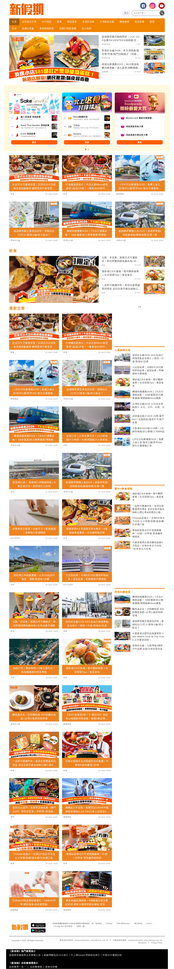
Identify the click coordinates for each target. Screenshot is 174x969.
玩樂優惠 (105, 72)
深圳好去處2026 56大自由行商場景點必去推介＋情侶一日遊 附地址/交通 (148, 358)
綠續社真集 (28, 28)
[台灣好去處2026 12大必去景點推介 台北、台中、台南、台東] (122, 406)
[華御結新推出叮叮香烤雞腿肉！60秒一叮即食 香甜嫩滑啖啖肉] (122, 533)
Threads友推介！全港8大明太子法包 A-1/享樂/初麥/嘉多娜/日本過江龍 (148, 521)
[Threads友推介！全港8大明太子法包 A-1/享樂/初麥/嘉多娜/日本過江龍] (122, 520)
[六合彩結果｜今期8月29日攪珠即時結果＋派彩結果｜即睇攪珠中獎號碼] (122, 370)
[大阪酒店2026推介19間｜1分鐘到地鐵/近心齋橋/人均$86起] (122, 431)
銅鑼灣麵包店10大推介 (56, 955)
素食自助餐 (51, 967)
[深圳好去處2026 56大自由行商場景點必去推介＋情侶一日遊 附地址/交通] (122, 358)
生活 (14, 28)
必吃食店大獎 (29, 21)
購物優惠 (124, 21)
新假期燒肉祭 (46, 28)
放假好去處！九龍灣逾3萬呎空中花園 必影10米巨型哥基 (147, 647)
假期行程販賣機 (67, 28)
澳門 (12, 817)
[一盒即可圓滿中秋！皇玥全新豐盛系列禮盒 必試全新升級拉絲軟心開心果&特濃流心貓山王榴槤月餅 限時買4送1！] (122, 508)
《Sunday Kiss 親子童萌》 (63, 926)
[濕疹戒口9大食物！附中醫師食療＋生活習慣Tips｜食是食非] (122, 382)
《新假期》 (98, 923)
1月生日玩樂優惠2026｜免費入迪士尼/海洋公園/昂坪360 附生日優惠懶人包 (148, 442)
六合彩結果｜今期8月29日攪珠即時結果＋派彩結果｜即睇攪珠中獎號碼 (148, 370)
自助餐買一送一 (17, 967)
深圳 (12, 492)
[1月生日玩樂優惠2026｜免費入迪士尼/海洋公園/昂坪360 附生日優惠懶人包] (122, 442)
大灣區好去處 (107, 21)
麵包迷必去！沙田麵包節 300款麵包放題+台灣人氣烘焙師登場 (148, 612)
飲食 (59, 21)
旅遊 (152, 21)
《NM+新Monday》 (123, 923)
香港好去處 (88, 21)
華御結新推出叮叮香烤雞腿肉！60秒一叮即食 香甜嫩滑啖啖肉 (147, 533)
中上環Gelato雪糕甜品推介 (85, 955)
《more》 (149, 923)
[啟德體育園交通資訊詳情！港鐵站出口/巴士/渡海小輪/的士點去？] (122, 624)
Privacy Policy (156, 943)
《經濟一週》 (80, 926)
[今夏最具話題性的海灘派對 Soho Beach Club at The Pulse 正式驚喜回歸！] (122, 636)
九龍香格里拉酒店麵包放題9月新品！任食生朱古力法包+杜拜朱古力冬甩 (147, 545)
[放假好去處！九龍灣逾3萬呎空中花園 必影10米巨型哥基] (122, 648)
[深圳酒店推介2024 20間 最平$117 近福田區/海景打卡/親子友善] (122, 418)
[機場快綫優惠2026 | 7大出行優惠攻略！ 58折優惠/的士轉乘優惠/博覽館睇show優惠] (122, 394)
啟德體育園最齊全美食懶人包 (25, 955)
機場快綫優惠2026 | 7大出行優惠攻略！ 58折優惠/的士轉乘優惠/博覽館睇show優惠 (147, 394)
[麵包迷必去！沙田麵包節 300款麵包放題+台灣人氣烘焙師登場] (122, 611)
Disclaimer (142, 943)
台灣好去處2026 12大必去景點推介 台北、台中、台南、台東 (148, 407)
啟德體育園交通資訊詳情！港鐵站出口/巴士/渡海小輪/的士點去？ (148, 624)
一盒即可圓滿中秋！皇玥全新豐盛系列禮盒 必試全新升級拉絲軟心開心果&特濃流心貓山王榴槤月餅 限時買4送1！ (148, 509)
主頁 (14, 21)
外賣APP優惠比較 (112, 955)
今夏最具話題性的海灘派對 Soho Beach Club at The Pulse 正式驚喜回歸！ (148, 636)
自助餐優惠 (36, 967)
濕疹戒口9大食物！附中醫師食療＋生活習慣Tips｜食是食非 (148, 382)
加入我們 (86, 28)
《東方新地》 (138, 923)
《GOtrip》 (109, 923)
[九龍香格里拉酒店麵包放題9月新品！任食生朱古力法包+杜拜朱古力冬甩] (122, 545)
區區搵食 (72, 21)
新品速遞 (139, 21)
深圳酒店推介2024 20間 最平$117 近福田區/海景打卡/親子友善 (148, 419)
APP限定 (47, 21)
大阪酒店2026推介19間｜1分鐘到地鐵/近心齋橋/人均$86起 (148, 430)
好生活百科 (15, 538)
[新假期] (48, 9)
